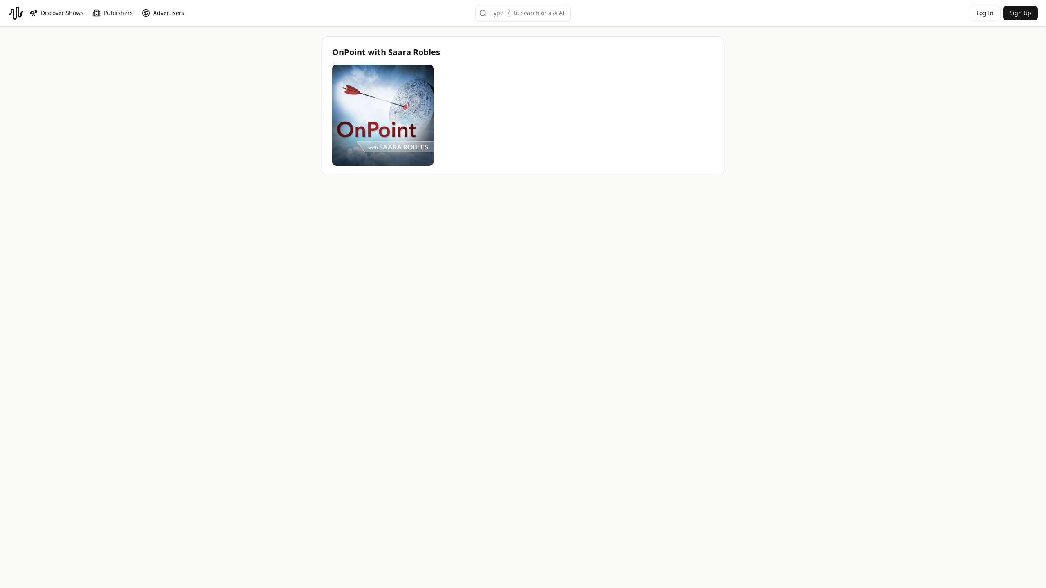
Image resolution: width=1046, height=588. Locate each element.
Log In (985, 13)
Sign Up (1020, 13)
